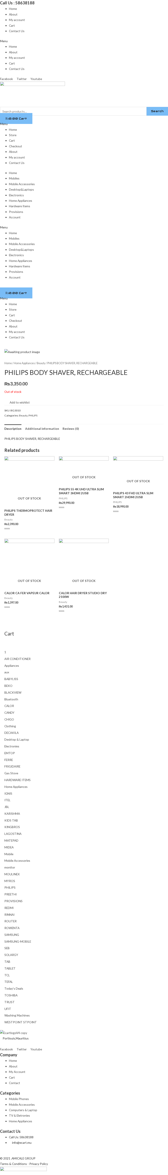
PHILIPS (32, 415)
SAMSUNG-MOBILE (17, 941)
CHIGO (9, 719)
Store (12, 135)
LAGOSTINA (12, 834)
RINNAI (9, 914)
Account (15, 217)
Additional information (42, 428)
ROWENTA (11, 928)
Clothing (10, 726)
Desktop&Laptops (21, 189)
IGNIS (8, 793)
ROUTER (10, 921)
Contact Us (16, 31)
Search (157, 111)
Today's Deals (13, 988)
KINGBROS (12, 827)
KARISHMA (12, 813)
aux (6, 672)
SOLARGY (11, 955)
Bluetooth (11, 699)
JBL (6, 807)
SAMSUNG (11, 935)
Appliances (11, 665)
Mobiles (14, 178)
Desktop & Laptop (16, 739)
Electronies (11, 746)
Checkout (15, 146)
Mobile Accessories (22, 184)
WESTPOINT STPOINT (20, 1022)
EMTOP (9, 753)
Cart (12, 25)
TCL (7, 975)
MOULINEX (12, 874)
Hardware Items (19, 206)
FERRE (8, 760)
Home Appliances (20, 200)
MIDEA (9, 847)
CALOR (9, 706)
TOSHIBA (11, 995)
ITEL (7, 800)
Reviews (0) (71, 428)
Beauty (41, 363)
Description (12, 428)
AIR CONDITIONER (17, 659)
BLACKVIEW (12, 692)
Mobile (8, 854)
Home (13, 8)
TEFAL (8, 982)
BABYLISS (11, 679)
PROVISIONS (13, 901)
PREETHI (10, 894)
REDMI (9, 908)
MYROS (9, 881)
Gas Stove (11, 773)
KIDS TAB (11, 820)
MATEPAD (11, 840)
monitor (9, 867)
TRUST (9, 1002)
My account (17, 20)
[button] (84, 41)
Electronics (16, 195)
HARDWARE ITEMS (17, 780)
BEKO (8, 686)
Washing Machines (17, 1015)
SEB (7, 948)
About (13, 14)
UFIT (7, 1009)
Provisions (16, 212)
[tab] (12, 428)
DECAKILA (11, 733)
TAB (7, 961)
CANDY (9, 712)
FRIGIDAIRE (12, 766)
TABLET (10, 968)
